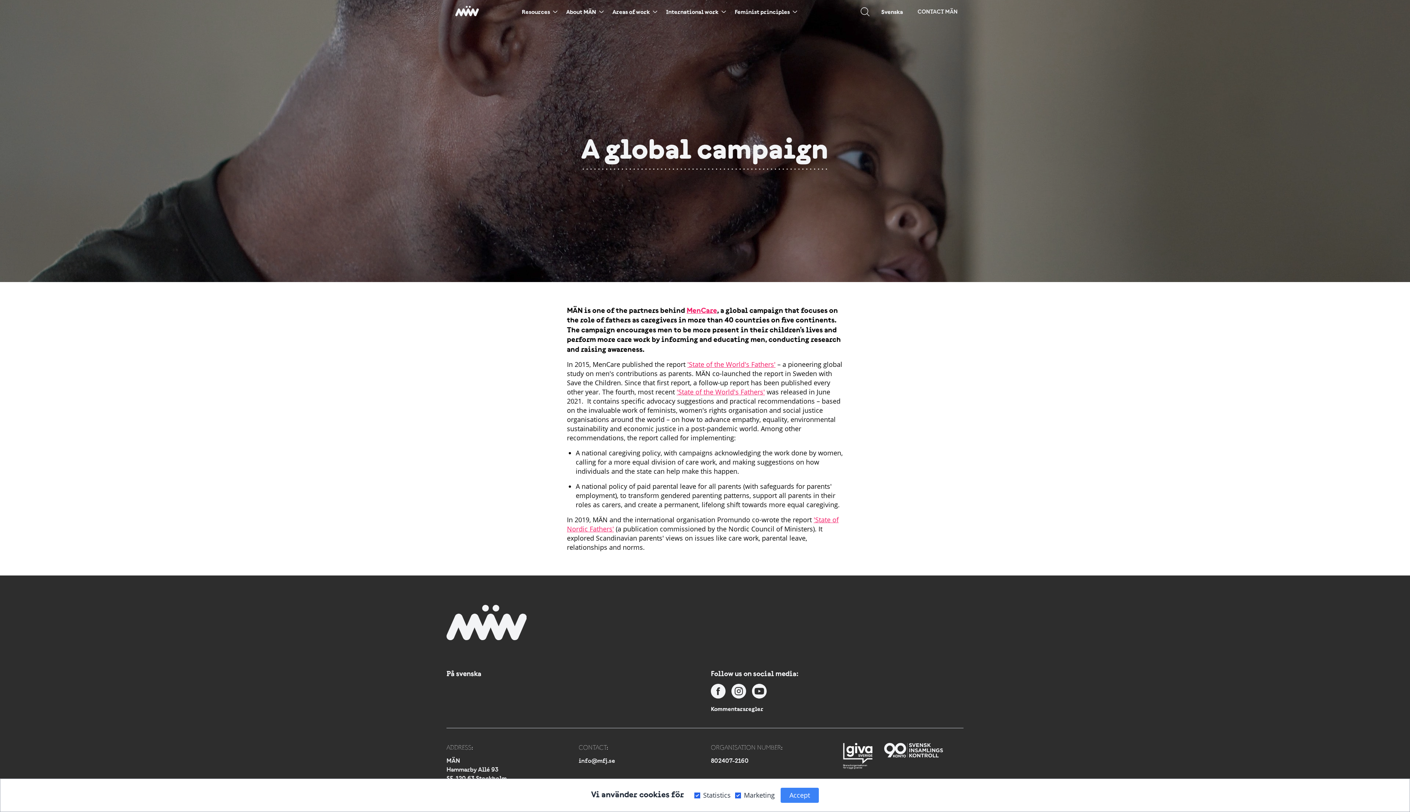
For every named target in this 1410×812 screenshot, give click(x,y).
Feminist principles (762, 11)
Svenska (892, 11)
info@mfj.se (597, 760)
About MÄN (581, 11)
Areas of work (631, 11)
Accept (799, 795)
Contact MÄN (938, 11)
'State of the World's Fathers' (731, 364)
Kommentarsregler (737, 708)
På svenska (463, 674)
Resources (536, 11)
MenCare (702, 310)
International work (692, 11)
